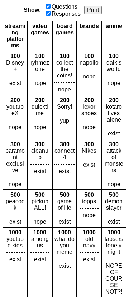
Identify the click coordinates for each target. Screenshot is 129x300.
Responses (66, 14)
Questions (64, 7)
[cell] (15, 73)
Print (93, 10)
